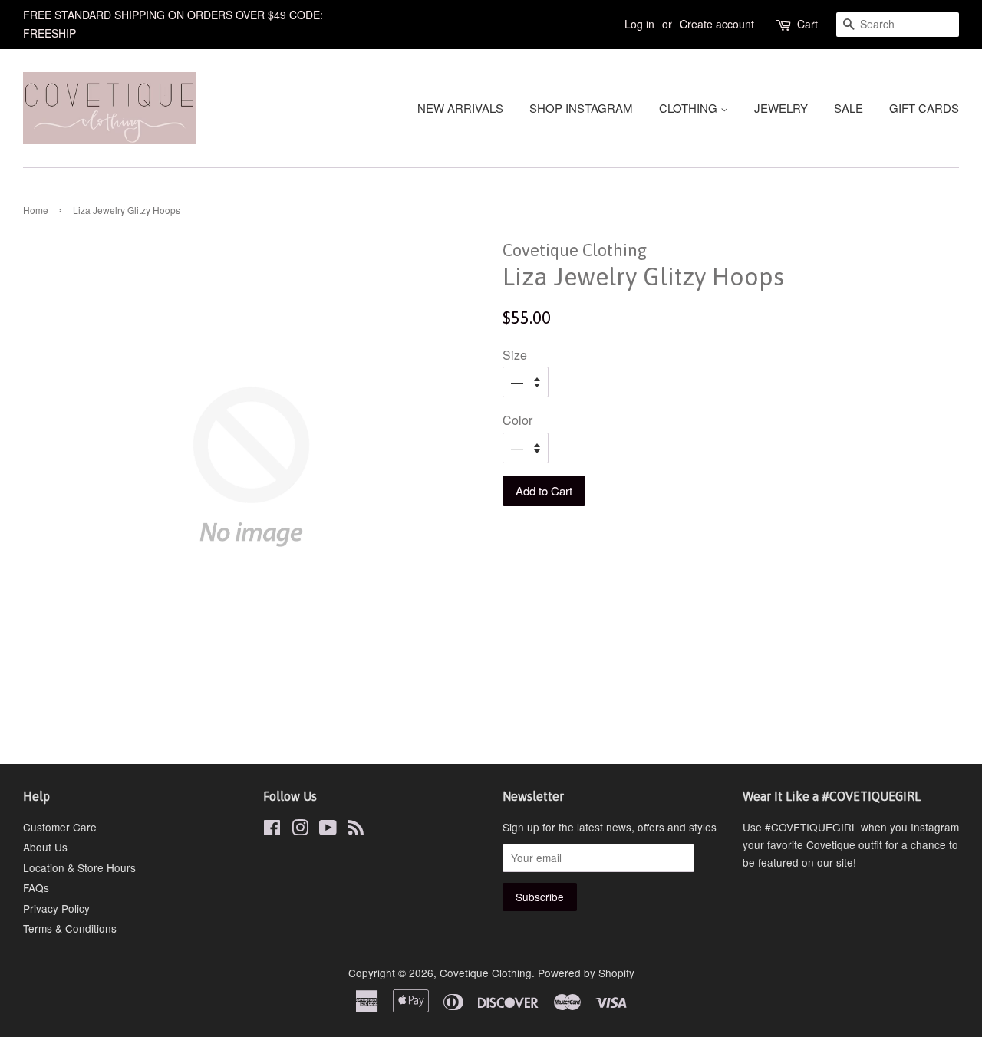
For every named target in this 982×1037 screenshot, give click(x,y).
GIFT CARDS (924, 108)
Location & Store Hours (79, 867)
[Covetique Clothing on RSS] (356, 830)
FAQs (36, 887)
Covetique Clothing (486, 972)
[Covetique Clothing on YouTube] (328, 830)
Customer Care (60, 827)
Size (515, 355)
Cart (807, 23)
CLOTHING (689, 108)
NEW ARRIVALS (460, 108)
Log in (639, 23)
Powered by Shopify (586, 972)
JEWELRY (781, 108)
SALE (848, 108)
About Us (45, 846)
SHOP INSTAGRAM (581, 108)
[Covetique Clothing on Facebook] (272, 830)
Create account (717, 23)
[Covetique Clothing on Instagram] (300, 830)
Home (35, 209)
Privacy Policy (56, 908)
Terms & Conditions (70, 928)
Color (517, 420)
